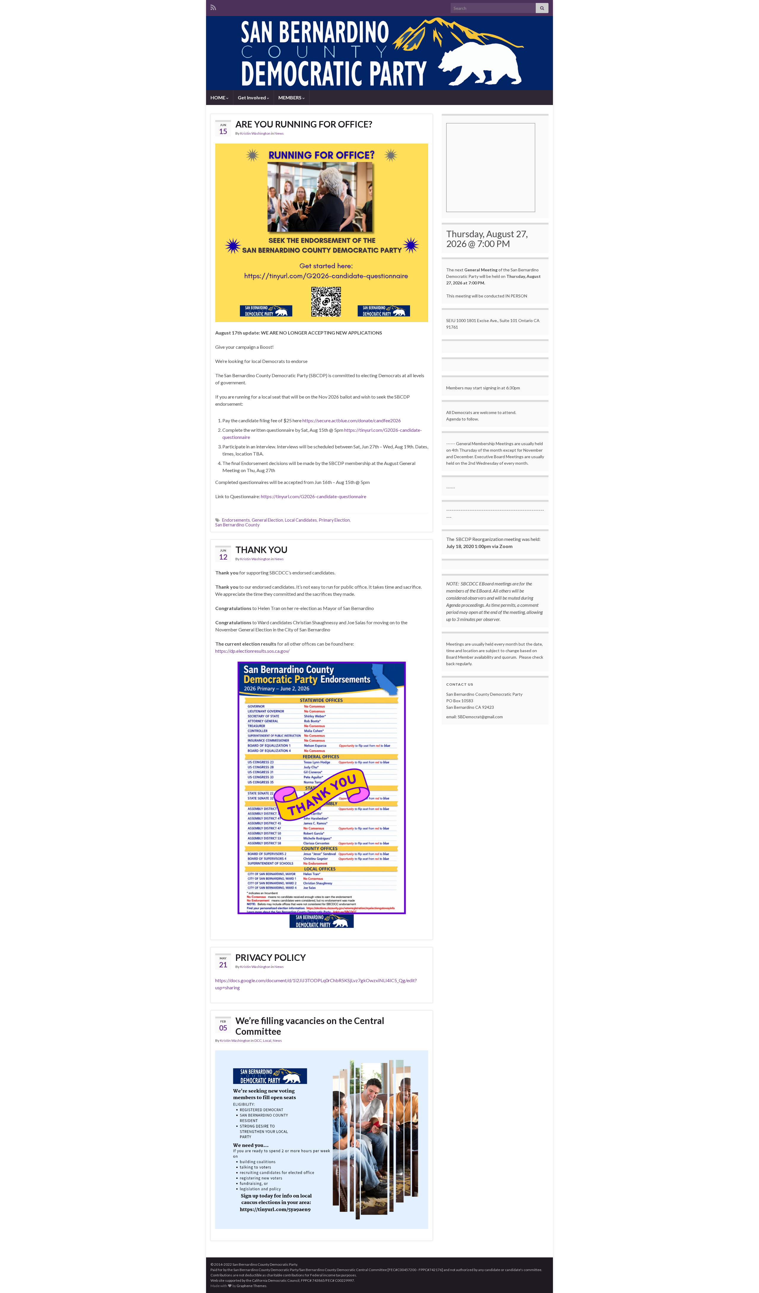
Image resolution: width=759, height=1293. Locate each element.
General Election (267, 520)
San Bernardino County (237, 524)
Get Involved (252, 97)
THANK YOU (261, 549)
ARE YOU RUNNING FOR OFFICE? (303, 124)
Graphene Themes (252, 1286)
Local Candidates (301, 520)
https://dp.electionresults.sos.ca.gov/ (252, 651)
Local (267, 1040)
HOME (218, 97)
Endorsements (236, 520)
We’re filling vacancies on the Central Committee (309, 1025)
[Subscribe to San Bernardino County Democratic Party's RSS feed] (213, 6)
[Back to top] (745, 1279)
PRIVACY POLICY (270, 957)
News (279, 133)
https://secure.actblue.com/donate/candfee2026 (351, 420)
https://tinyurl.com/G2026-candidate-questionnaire (313, 496)
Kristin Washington (255, 133)
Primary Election (334, 520)
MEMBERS (290, 97)
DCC (257, 1040)
